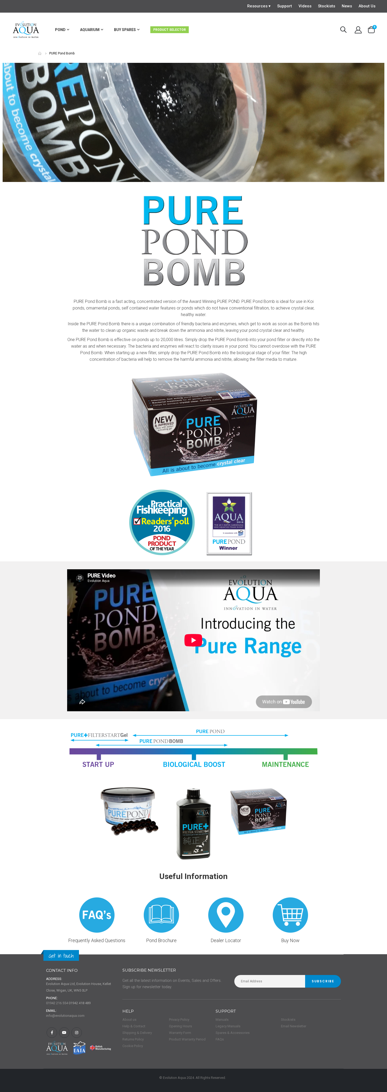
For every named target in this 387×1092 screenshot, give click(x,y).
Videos (305, 6)
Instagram (76, 1032)
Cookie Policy (132, 1046)
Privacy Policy (179, 1020)
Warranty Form (180, 1033)
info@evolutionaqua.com (65, 1016)
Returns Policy (133, 1039)
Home (40, 53)
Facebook (52, 1032)
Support (284, 6)
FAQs (220, 1039)
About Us (367, 6)
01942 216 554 (57, 1003)
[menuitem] (62, 30)
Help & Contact (133, 1026)
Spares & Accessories (233, 1033)
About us (129, 1020)
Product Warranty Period (187, 1039)
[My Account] (358, 29)
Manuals (222, 1020)
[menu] (136, 30)
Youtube (64, 1032)
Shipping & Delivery (137, 1033)
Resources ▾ (259, 6)
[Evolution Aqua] (26, 30)
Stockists (326, 6)
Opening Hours (180, 1026)
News (347, 6)
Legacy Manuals (228, 1026)
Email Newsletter (293, 1026)
